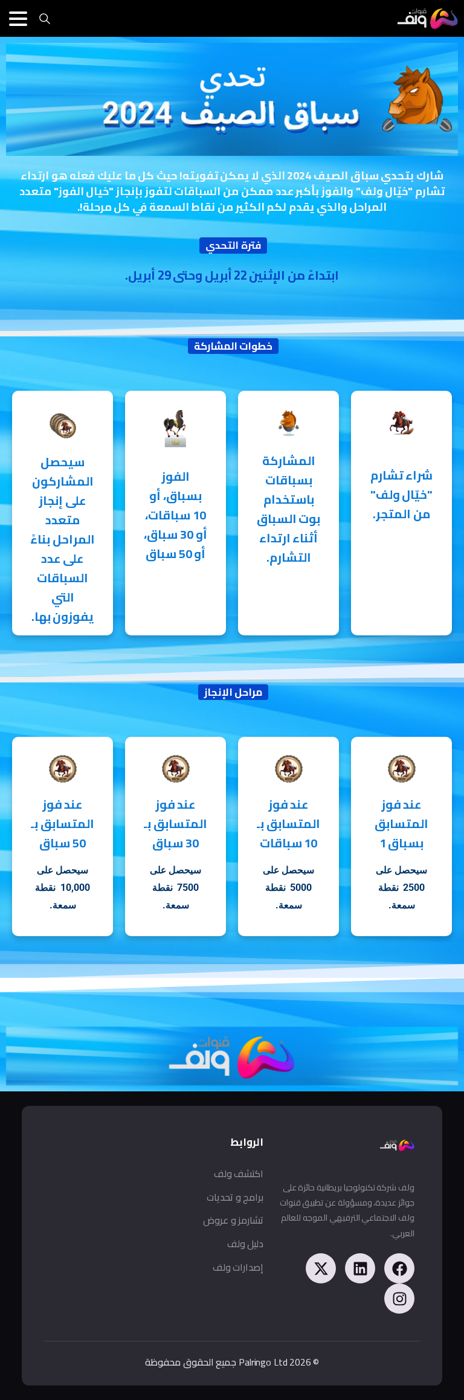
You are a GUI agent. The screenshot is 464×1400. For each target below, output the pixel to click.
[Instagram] (399, 1298)
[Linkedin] (360, 1268)
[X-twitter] (321, 1268)
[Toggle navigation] (18, 18)
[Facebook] (399, 1268)
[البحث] (44, 18)
